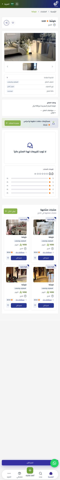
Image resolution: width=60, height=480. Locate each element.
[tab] (30, 66)
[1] (30, 66)
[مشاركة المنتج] (6, 22)
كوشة (51, 237)
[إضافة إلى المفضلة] (13, 22)
